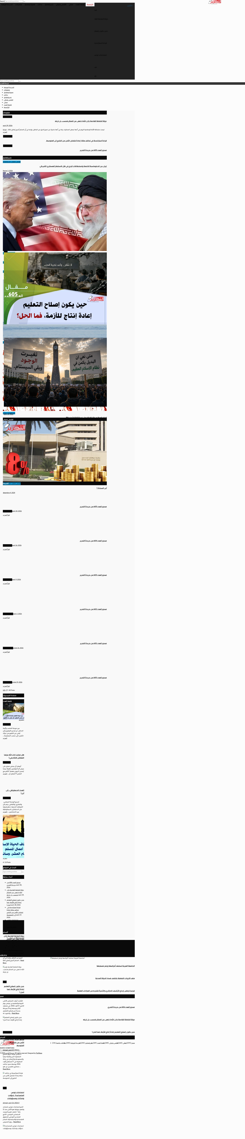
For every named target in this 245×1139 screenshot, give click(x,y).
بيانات (40, 4)
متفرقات (18, 4)
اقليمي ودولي (61, 4)
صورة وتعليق (30, 4)
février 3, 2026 (8, 171)
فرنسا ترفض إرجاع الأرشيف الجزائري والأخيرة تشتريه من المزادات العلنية (106, 990)
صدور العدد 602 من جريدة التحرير (93, 609)
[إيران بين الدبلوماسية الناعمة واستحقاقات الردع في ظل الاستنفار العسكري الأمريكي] (55, 212)
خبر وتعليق (49, 4)
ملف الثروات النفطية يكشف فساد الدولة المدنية (115, 978)
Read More (15, 1013)
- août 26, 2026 (13, 1103)
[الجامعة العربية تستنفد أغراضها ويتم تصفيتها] (67, 966)
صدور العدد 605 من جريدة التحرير (93, 150)
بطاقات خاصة (61, 1043)
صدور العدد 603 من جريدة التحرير (93, 575)
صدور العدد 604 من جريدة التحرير (93, 540)
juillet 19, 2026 (17, 682)
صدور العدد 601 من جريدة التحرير (93, 643)
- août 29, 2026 (13, 946)
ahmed (5, 946)
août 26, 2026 (8, 414)
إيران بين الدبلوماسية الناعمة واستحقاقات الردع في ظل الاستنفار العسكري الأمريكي (73, 166)
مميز (2, 996)
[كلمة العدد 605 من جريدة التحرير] (13, 712)
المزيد (5, 738)
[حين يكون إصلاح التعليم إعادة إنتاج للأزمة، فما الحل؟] (55, 288)
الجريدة (6, 483)
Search (2, 1)
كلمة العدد (80, 4)
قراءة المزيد (5, 131)
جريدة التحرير (4, 83)
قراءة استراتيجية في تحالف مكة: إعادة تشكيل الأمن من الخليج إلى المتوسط (96, 45)
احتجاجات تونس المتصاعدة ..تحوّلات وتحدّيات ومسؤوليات (14, 922)
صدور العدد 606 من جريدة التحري (13, 883)
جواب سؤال (20, 945)
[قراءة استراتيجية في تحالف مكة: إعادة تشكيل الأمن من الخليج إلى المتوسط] (13, 1079)
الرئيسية (90, 4)
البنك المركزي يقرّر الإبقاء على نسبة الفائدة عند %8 (86, 417)
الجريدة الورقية (7, 4)
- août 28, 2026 (13, 997)
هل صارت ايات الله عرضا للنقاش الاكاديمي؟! (14, 756)
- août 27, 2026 (13, 1050)
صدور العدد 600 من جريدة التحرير (93, 677)
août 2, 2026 (17, 614)
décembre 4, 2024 (9, 493)
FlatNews (39, 1053)
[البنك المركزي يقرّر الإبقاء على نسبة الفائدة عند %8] (55, 451)
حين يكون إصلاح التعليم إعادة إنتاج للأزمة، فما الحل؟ (15, 902)
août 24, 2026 (17, 511)
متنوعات (6, 112)
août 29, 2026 (7, 125)
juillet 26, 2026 (18, 648)
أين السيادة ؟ (102, 488)
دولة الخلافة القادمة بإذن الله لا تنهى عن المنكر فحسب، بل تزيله (81, 121)
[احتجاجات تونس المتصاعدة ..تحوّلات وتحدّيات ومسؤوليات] (55, 372)
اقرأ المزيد (6, 515)
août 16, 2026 (16, 545)
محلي (71, 4)
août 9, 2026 (16, 579)
